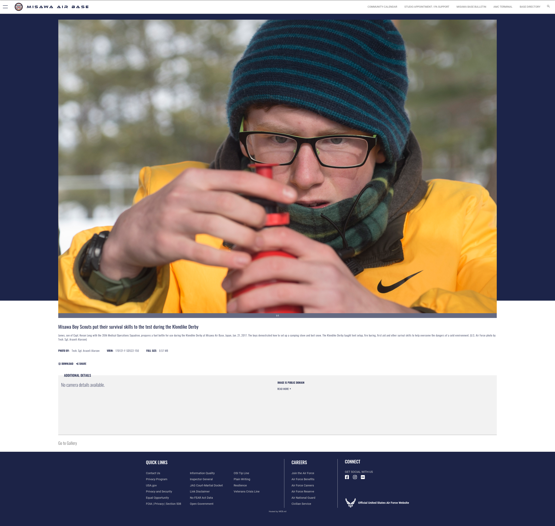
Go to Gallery (67, 443)
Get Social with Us (359, 472)
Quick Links (157, 462)
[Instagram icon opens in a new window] (355, 477)
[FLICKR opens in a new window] (363, 477)
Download (67, 363)
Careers (299, 462)
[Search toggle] (548, 7)
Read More (284, 389)
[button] (4, 7)
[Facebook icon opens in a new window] (347, 477)
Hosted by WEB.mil (277, 511)
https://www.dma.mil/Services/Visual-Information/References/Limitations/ (369, 399)
